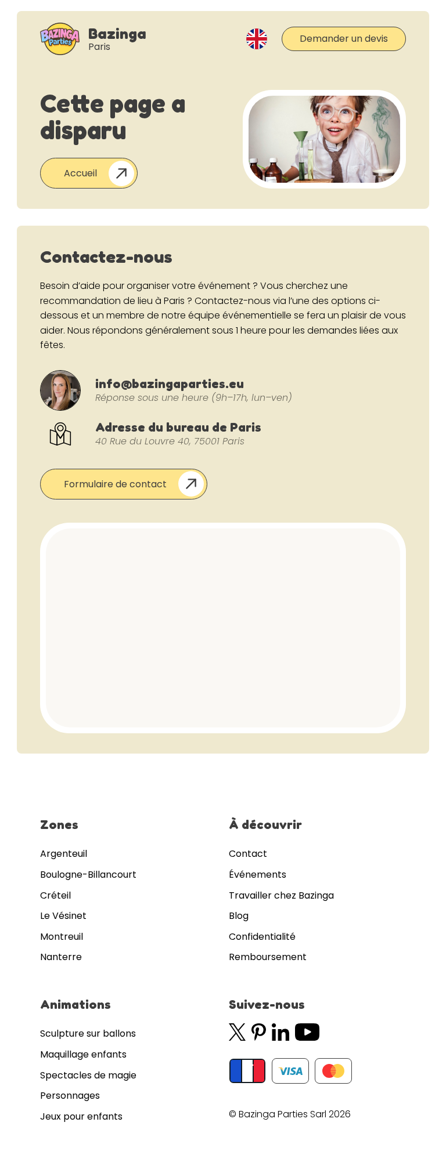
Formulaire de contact (115, 484)
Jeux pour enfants (81, 1116)
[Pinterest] (258, 1032)
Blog (239, 915)
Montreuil (61, 936)
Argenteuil (63, 853)
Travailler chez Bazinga (281, 895)
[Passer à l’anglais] (256, 38)
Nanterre (61, 957)
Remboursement (268, 957)
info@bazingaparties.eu (169, 383)
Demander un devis (344, 38)
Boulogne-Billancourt (88, 874)
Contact (248, 853)
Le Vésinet (63, 915)
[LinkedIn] (280, 1032)
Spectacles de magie (88, 1075)
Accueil (80, 173)
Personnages (70, 1095)
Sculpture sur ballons (88, 1033)
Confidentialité (262, 936)
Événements (257, 874)
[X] (237, 1032)
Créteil (55, 895)
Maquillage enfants (83, 1054)
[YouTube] (307, 1032)
